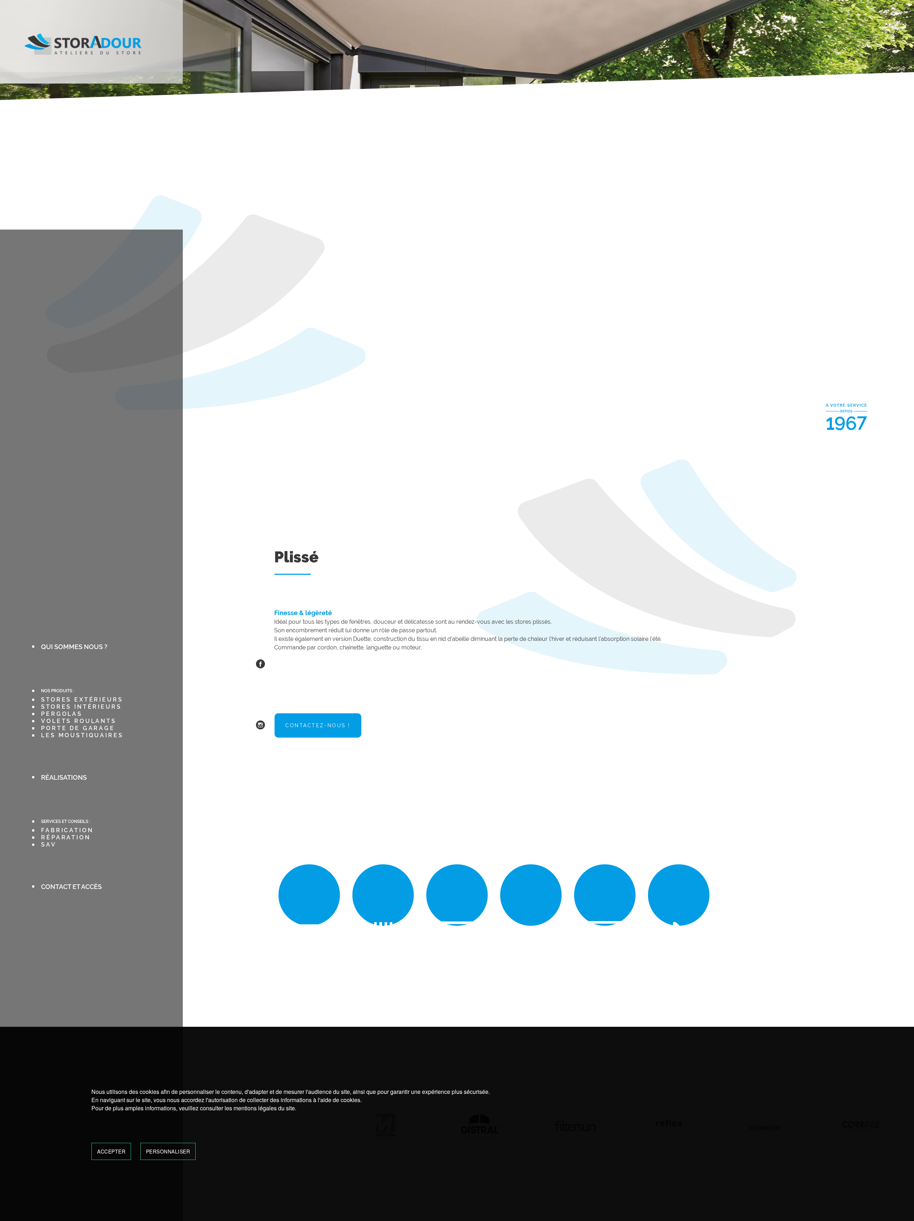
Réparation (65, 837)
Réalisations (64, 777)
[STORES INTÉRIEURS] (383, 945)
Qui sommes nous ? (74, 646)
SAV (48, 844)
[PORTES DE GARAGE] (605, 945)
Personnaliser (168, 1151)
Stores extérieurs (82, 699)
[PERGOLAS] (457, 945)
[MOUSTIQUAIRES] (679, 945)
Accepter (111, 1151)
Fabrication (67, 830)
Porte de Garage (78, 728)
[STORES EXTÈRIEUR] (309, 945)
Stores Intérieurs (81, 706)
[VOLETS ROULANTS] (531, 945)
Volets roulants (78, 721)
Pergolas (61, 713)
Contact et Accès (71, 886)
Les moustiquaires (82, 735)
